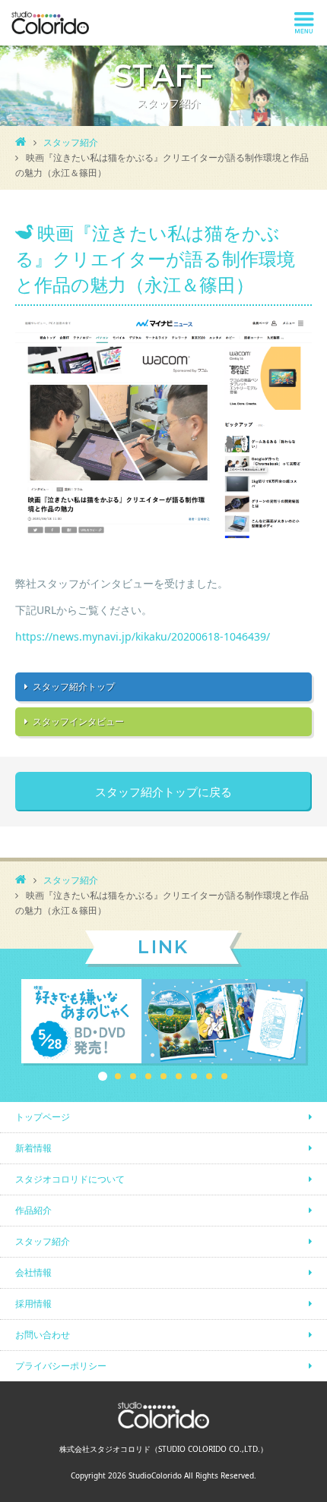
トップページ (42, 1116)
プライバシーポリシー (60, 1365)
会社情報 (33, 1272)
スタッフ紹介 (70, 142)
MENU (304, 23)
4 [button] (148, 1076)
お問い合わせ (42, 1334)
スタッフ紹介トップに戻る (163, 791)
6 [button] (179, 1076)
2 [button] (118, 1076)
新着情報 (33, 1147)
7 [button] (194, 1076)
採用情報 (33, 1303)
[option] (163, 1022)
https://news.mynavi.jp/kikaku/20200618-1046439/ (142, 636)
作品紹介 (33, 1210)
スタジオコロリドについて (70, 1179)
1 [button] (102, 1076)
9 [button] (224, 1076)
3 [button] (133, 1076)
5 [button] (163, 1076)
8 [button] (209, 1076)
